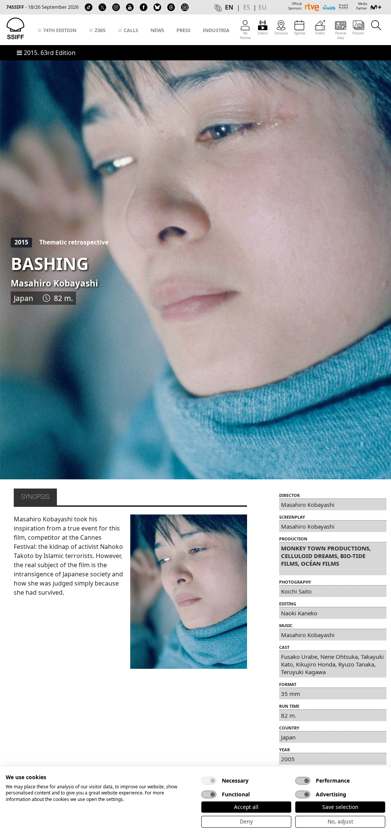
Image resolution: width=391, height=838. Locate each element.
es (246, 7)
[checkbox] (209, 781)
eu (263, 7)
